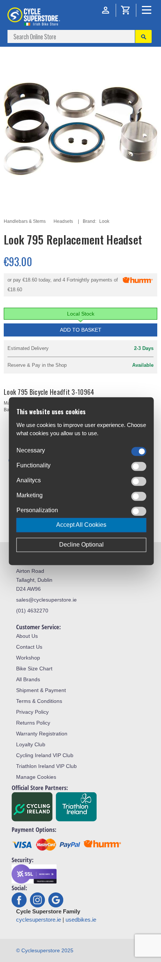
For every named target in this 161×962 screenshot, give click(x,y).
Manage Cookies (36, 777)
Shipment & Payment (41, 690)
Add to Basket (80, 330)
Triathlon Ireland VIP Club (46, 766)
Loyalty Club (30, 744)
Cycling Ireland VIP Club (44, 755)
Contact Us (29, 647)
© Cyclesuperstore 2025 (44, 950)
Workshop (28, 658)
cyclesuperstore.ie (38, 919)
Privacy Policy (32, 712)
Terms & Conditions (39, 701)
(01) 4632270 (32, 611)
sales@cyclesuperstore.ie (46, 600)
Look (104, 221)
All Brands (28, 679)
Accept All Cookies (81, 525)
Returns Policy (33, 723)
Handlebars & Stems (25, 221)
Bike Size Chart (34, 668)
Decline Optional (81, 544)
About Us (27, 636)
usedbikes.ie (81, 919)
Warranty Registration (41, 734)
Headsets (63, 221)
